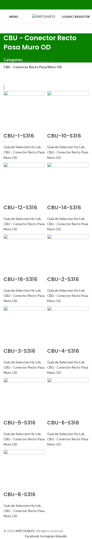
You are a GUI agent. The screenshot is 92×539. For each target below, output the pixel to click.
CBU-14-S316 (64, 207)
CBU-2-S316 (63, 279)
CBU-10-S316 (64, 135)
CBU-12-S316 (20, 207)
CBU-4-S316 (63, 351)
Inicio (8, 61)
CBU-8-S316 (19, 494)
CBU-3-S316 (19, 351)
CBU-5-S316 (19, 422)
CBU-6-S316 (63, 422)
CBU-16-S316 (20, 279)
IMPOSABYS (25, 531)
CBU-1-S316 (19, 135)
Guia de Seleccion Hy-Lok (35, 61)
